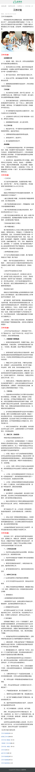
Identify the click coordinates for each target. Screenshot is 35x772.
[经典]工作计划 (5, 736)
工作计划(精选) (5, 756)
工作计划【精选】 (6, 740)
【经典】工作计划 (6, 743)
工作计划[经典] (5, 763)
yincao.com (20, 769)
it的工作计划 (4, 753)
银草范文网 (11, 6)
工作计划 (27, 6)
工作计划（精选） (6, 746)
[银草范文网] (17, 2)
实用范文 (20, 6)
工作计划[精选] (5, 733)
